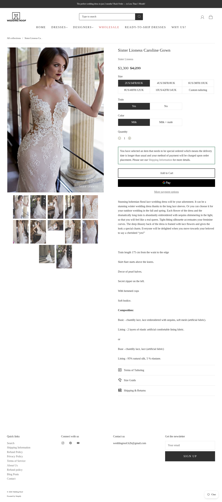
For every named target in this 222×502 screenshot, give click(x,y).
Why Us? (179, 27)
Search (10, 443)
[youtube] (78, 443)
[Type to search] (107, 16)
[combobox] (107, 16)
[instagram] (63, 443)
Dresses (58, 27)
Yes (134, 106)
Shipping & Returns (134, 390)
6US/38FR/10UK (198, 83)
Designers (82, 27)
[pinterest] (70, 443)
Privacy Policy (15, 456)
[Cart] (211, 17)
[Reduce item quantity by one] (119, 139)
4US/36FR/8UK (166, 83)
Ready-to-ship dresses (145, 27)
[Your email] (190, 445)
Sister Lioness (125, 59)
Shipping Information (160, 159)
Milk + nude (166, 122)
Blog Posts (13, 474)
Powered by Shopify (14, 496)
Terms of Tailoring (133, 370)
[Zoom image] (55, 120)
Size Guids (129, 380)
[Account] (202, 17)
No (166, 106)
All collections (14, 38)
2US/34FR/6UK (134, 83)
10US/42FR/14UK (166, 89)
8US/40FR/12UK (134, 89)
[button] (17, 120)
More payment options (166, 191)
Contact (11, 478)
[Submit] (139, 16)
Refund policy (15, 469)
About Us (12, 465)
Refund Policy (15, 452)
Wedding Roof (18, 492)
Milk (134, 122)
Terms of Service (16, 460)
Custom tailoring (198, 89)
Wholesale (109, 27)
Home (41, 27)
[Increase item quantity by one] (129, 139)
